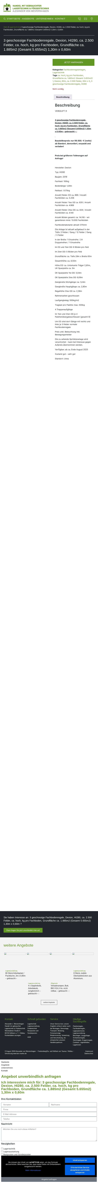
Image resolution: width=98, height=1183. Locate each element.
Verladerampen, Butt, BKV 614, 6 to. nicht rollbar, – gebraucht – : (60, 988)
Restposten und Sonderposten (17, 1154)
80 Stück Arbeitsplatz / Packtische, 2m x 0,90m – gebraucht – (15, 975)
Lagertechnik (14, 27)
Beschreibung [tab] (62, 97)
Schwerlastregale (79, 1038)
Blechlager (76, 1035)
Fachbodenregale (79, 1028)
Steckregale (77, 1040)
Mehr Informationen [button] (33, 1170)
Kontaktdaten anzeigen (13, 1035)
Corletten (76, 1042)
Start (6, 27)
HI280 (84, 84)
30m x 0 (86, 81)
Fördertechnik (32, 1028)
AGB (29, 1037)
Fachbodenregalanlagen (74, 69)
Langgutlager (85, 1035)
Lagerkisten (77, 1045)
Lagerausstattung (33, 1026)
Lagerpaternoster (78, 1031)
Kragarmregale (87, 1040)
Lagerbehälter (84, 1042)
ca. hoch (61, 75)
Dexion (57, 81)
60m (64, 81)
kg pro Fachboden (74, 75)
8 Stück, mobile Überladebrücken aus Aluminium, (83, 975)
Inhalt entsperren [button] (80, 1160)
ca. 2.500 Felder (74, 81)
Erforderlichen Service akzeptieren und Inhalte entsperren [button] (80, 1169)
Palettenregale (78, 1026)
